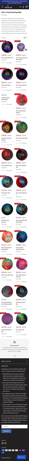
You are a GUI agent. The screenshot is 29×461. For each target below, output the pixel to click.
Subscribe (6, 431)
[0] (26, 7)
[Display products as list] (27, 37)
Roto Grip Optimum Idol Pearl (21, 275)
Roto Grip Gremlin (6, 85)
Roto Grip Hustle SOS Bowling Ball (21, 221)
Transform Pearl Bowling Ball (5, 98)
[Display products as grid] (24, 37)
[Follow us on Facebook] (2, 443)
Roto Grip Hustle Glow (7, 275)
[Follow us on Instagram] (5, 443)
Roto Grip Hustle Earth (22, 138)
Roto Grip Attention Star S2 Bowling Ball (6, 303)
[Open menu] (2, 6)
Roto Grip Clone (20, 329)
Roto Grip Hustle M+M (7, 57)
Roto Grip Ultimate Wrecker (6, 139)
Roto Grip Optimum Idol (6, 330)
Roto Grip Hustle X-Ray (21, 303)
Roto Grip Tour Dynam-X (5, 221)
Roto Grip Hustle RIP (21, 85)
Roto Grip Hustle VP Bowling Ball (6, 248)
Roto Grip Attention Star (21, 166)
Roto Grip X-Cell (5, 193)
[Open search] (20, 7)
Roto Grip (4, 60)
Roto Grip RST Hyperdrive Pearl (20, 248)
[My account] (23, 7)
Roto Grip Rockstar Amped (21, 111)
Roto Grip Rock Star (6, 165)
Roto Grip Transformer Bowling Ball (21, 58)
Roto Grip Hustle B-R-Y (21, 193)
